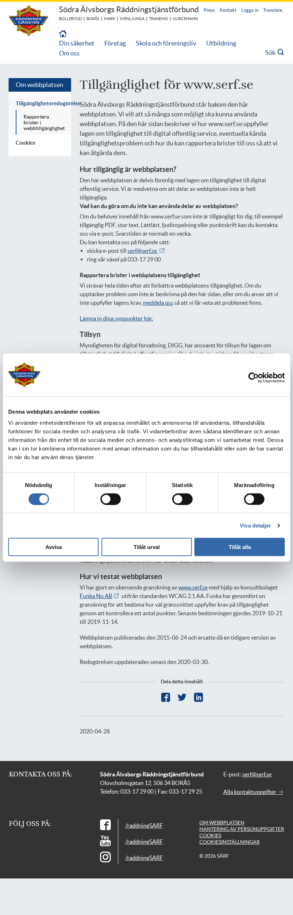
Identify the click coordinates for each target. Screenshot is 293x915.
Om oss (69, 53)
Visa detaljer (255, 525)
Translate (272, 10)
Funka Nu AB (96, 596)
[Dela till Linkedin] (198, 697)
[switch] (110, 499)
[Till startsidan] (63, 34)
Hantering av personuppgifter (241, 829)
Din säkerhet (76, 43)
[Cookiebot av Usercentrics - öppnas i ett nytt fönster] (259, 377)
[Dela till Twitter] (182, 697)
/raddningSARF (144, 825)
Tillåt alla (240, 547)
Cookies (25, 143)
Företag (115, 43)
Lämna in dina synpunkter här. (116, 318)
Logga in (249, 10)
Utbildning (221, 43)
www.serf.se (193, 587)
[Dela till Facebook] (165, 697)
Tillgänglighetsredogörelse (43, 103)
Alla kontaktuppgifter (250, 792)
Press (209, 10)
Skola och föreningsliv (166, 43)
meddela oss (158, 302)
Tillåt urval (147, 547)
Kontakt (228, 10)
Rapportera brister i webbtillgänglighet (44, 122)
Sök (271, 52)
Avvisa (53, 547)
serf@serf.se (143, 250)
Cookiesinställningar (229, 842)
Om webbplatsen (39, 84)
